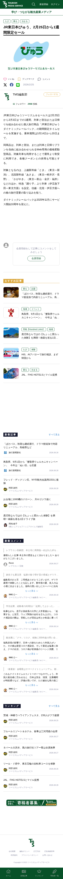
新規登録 (43, 4)
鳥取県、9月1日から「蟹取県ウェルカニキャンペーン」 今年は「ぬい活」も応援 (40, 317)
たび (7, 21)
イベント (35, 309)
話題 (33, 289)
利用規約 (14, 855)
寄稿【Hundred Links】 (34, 329)
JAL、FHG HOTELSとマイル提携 (39, 374)
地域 (25, 309)
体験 (33, 349)
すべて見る (54, 434)
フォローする (52, 94)
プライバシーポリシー (30, 855)
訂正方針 (37, 851)
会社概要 (12, 851)
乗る (15, 21)
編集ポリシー (24, 851)
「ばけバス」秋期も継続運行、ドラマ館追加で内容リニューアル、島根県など (40, 297)
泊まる (25, 21)
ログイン (55, 4)
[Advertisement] (31, 223)
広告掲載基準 (49, 851)
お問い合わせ (47, 855)
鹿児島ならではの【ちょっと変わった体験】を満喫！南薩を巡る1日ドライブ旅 (40, 338)
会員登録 (36, 258)
